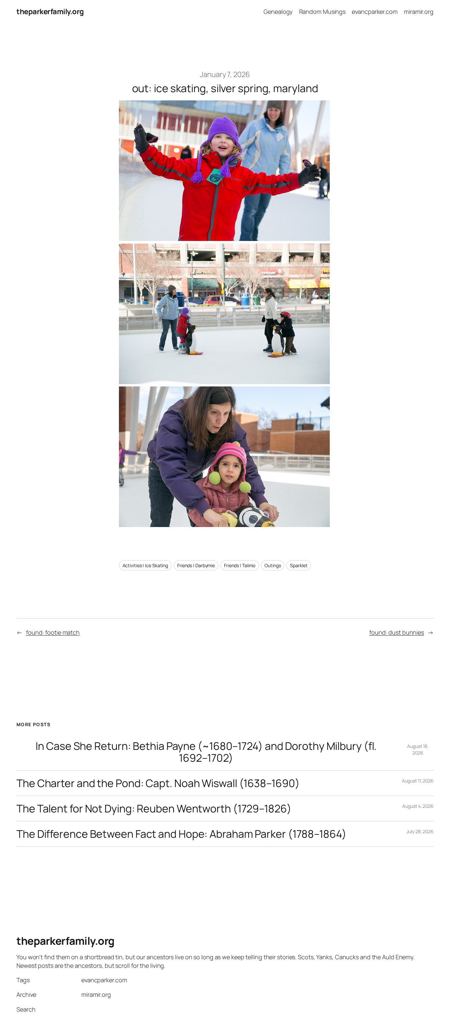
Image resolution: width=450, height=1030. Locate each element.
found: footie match (53, 632)
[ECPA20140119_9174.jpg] (224, 238)
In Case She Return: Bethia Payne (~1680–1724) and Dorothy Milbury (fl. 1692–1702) (206, 752)
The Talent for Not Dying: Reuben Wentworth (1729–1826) (154, 808)
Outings (273, 565)
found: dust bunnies (396, 632)
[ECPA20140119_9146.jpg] (224, 524)
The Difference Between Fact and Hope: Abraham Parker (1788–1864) (181, 834)
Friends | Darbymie (196, 565)
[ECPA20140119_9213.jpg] (224, 381)
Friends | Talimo (239, 565)
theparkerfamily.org (50, 11)
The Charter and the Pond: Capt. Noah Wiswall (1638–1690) (157, 783)
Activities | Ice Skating (145, 565)
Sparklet (298, 565)
